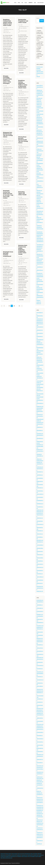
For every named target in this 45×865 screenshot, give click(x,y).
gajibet (39, 856)
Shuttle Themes (8, 863)
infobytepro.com (39, 638)
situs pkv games (8, 853)
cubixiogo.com (39, 815)
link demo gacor (39, 66)
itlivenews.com (39, 287)
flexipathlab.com (39, 810)
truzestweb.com (39, 827)
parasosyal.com (39, 414)
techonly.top (38, 106)
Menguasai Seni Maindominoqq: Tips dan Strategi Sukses (8, 135)
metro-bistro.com (39, 211)
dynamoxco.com (39, 799)
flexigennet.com (39, 449)
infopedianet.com (39, 754)
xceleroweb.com (39, 835)
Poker (21, 28)
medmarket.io (39, 454)
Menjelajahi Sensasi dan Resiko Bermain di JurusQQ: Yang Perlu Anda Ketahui (8, 194)
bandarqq (38, 68)
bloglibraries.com (39, 406)
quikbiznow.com (39, 834)
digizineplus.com (39, 765)
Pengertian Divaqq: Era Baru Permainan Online (39, 32)
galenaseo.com (39, 254)
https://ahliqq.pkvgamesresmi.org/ (6, 857)
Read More (6, 68)
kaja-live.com (39, 130)
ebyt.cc (37, 176)
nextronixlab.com (39, 781)
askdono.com (39, 104)
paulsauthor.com (39, 444)
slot (9, 32)
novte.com (38, 192)
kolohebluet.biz (39, 231)
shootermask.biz (39, 233)
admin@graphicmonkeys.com (8, 29)
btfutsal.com (38, 99)
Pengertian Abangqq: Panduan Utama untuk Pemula (39, 38)
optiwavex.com (39, 821)
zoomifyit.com (39, 843)
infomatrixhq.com (39, 671)
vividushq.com (39, 811)
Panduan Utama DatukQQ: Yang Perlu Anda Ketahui (39, 43)
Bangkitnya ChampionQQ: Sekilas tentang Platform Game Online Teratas (7, 22)
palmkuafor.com (39, 320)
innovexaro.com (39, 767)
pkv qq (29, 856)
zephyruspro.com (39, 778)
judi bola (24, 262)
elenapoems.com (39, 422)
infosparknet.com (39, 772)
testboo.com (38, 217)
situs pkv (38, 76)
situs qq (19, 853)
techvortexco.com (39, 625)
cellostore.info (39, 360)
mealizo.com (38, 357)
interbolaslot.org (39, 318)
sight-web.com (39, 133)
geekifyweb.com (39, 627)
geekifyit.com (39, 376)
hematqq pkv (7, 856)
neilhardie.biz (39, 227)
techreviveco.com (39, 724)
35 (14, 305)
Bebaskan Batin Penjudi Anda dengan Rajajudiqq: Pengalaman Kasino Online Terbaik (22, 250)
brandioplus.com (39, 805)
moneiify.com (39, 368)
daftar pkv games (39, 71)
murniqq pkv (3, 856)
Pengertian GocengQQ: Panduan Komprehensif (38, 49)
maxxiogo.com (39, 792)
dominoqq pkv (13, 856)
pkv (23, 853)
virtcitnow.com (39, 120)
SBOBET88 (24, 28)
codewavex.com (39, 689)
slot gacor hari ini (39, 73)
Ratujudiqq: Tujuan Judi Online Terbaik (22, 193)
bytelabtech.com (39, 614)
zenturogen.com (39, 800)
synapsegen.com (39, 808)
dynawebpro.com (39, 807)
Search (37, 18)
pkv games (7, 32)
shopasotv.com (39, 273)
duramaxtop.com (39, 433)
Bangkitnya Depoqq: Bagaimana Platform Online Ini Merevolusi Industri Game (22, 84)
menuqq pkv (3, 853)
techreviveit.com (39, 513)
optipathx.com (39, 780)
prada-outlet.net (39, 85)
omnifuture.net (39, 93)
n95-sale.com (39, 117)
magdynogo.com (39, 591)
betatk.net (38, 300)
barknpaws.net (39, 358)
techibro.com (38, 149)
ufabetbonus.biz (39, 295)
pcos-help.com (39, 98)
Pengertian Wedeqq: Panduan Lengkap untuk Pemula (39, 55)
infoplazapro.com (39, 511)
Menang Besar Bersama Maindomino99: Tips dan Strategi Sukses (23, 139)
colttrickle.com (39, 90)
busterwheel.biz (39, 235)
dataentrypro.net (39, 322)
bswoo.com (38, 303)
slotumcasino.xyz (39, 239)
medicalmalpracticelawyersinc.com (39, 264)
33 (9, 305)
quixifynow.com (39, 776)
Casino (21, 259)
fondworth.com (39, 342)
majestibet (33, 856)
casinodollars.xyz (39, 244)
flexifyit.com (38, 791)
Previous (2, 306)
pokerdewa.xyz (39, 247)
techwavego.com (39, 711)
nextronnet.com (39, 797)
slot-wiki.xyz (38, 249)
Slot (19, 29)
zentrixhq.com (39, 783)
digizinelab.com (39, 710)
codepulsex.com (39, 713)
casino (21, 262)
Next (22, 306)
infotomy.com (39, 459)
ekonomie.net (39, 279)
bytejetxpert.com (39, 586)
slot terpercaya (27, 853)
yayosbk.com (39, 225)
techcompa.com (39, 131)
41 (19, 305)
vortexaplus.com (39, 813)
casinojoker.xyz (39, 246)
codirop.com (38, 101)
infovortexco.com (39, 708)
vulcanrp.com (39, 153)
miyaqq (36, 856)
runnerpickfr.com (39, 91)
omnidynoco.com (39, 823)
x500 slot (39, 853)
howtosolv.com (39, 212)
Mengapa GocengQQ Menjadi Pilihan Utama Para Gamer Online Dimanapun (7, 79)
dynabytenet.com (39, 727)
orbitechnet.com (39, 819)
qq (36, 74)
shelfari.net (38, 236)
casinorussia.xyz (39, 238)
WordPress (18, 863)
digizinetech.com (39, 540)
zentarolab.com (39, 832)
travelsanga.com (39, 274)
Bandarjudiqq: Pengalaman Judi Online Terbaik (23, 21)
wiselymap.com (39, 122)
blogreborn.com (39, 118)
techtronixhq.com (39, 600)
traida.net (38, 206)
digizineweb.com (39, 657)
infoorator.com (39, 190)
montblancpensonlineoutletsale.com (39, 160)
